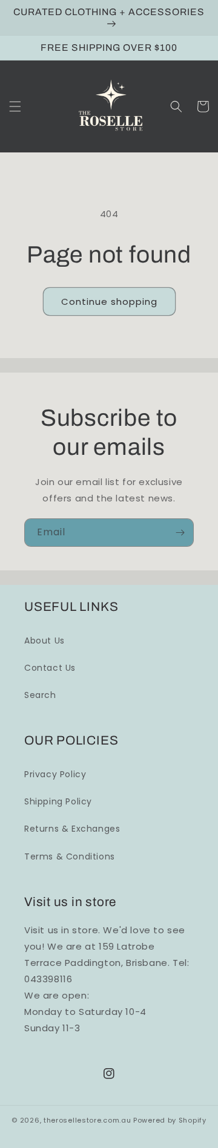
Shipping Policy (58, 801)
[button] (15, 106)
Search (40, 695)
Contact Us (50, 668)
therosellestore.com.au (87, 1120)
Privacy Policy (55, 774)
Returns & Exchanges (72, 829)
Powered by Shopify (169, 1120)
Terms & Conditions (69, 856)
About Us (44, 640)
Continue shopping (109, 301)
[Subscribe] (180, 532)
